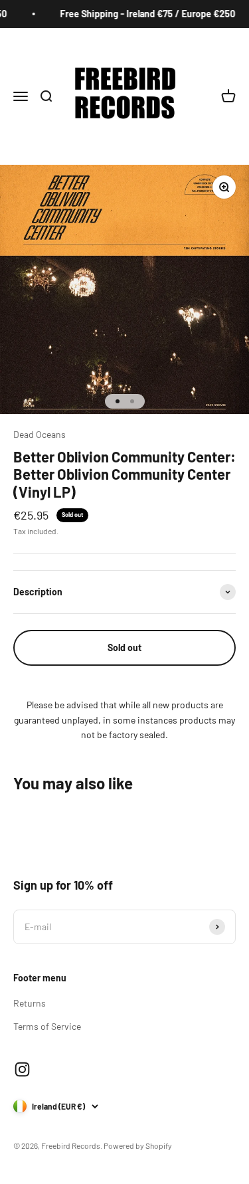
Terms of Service (47, 1026)
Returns (29, 1003)
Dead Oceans (39, 434)
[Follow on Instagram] (22, 1069)
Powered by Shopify (138, 1145)
